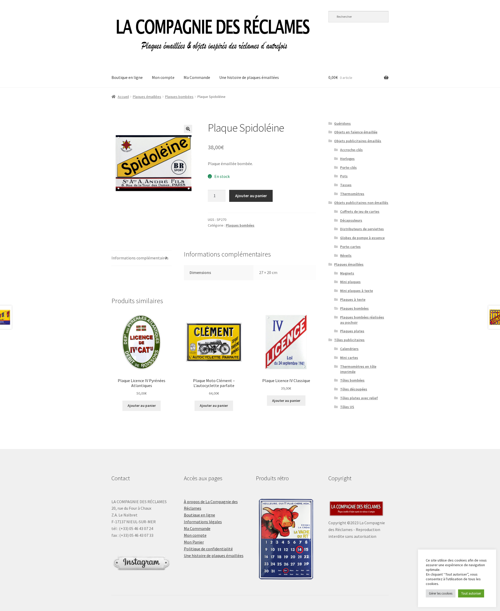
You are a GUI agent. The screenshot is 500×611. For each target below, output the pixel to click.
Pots (344, 176)
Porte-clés (348, 167)
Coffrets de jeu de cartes (359, 211)
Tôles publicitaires (349, 340)
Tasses (346, 185)
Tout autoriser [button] (471, 593)
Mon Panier (194, 542)
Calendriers (349, 348)
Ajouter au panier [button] (142, 405)
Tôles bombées (352, 380)
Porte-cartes (350, 246)
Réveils (346, 255)
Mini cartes (349, 357)
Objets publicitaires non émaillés (361, 202)
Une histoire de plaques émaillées (249, 77)
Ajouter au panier (251, 195)
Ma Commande (197, 77)
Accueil (123, 96)
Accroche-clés (351, 149)
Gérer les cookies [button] (440, 593)
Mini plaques (350, 281)
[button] (188, 129)
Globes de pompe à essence (362, 237)
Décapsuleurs (351, 220)
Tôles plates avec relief (359, 398)
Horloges (347, 158)
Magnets (347, 273)
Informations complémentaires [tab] (139, 257)
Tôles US (347, 406)
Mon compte (163, 77)
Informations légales (203, 521)
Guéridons (342, 123)
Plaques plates (352, 331)
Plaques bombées (179, 96)
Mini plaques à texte (356, 290)
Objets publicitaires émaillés (357, 141)
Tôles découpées (353, 389)
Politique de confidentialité (208, 548)
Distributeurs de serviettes (362, 229)
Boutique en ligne (127, 77)
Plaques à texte (352, 299)
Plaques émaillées (147, 96)
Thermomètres (352, 193)
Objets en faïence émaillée (355, 132)
